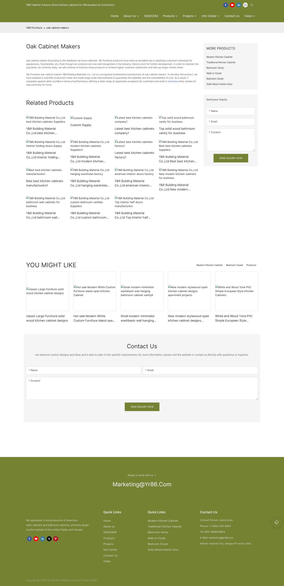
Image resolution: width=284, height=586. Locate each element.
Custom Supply (80, 125)
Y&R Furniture (34, 27)
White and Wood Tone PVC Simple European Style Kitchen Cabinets (234, 318)
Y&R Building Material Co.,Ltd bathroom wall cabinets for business (41, 215)
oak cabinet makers (57, 27)
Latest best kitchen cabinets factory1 (134, 155)
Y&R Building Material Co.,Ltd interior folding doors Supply (42, 155)
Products (251, 265)
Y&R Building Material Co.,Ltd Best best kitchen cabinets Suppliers (176, 159)
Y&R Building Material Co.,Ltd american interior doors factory (132, 183)
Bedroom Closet (234, 265)
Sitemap (102, 580)
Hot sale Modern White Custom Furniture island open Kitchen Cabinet (93, 318)
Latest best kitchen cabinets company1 (134, 131)
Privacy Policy (89, 580)
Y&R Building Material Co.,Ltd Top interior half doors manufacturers (131, 215)
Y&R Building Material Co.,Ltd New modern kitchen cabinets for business (174, 187)
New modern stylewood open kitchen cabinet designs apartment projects (188, 318)
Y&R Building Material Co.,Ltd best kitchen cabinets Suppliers (41, 131)
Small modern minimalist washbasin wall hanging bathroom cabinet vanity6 (139, 318)
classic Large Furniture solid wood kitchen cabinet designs (47, 318)
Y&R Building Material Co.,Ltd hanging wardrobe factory (88, 183)
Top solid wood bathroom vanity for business (177, 131)
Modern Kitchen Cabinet (210, 265)
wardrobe (172, 81)
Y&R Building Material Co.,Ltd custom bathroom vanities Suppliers (88, 215)
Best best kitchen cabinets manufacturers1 (44, 183)
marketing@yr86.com (142, 484)
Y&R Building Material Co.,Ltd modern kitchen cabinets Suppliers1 (86, 159)
